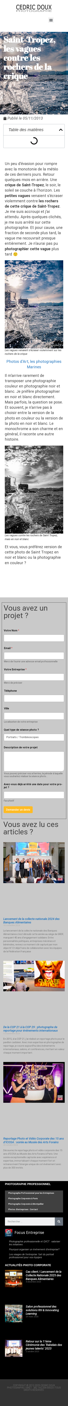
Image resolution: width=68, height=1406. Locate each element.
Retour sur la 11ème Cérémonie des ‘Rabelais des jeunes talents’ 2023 (44, 1345)
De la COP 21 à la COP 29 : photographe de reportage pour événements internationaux (30, 1028)
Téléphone (10, 690)
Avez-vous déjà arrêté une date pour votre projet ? (33, 786)
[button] (51, 20)
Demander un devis (18, 809)
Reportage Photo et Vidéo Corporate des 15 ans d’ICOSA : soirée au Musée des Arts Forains (33, 1140)
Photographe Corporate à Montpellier (26, 1204)
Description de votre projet (21, 747)
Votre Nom (11, 630)
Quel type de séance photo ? (21, 729)
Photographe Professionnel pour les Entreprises (31, 1193)
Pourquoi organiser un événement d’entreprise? (34, 1249)
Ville (6, 708)
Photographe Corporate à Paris (23, 1198)
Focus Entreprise (29, 1232)
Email (8, 648)
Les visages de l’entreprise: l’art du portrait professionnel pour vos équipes (31, 1256)
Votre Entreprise (15, 669)
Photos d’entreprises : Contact (23, 1209)
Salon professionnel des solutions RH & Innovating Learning (42, 1310)
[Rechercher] (59, 1221)
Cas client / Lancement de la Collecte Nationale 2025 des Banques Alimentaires (43, 1275)
